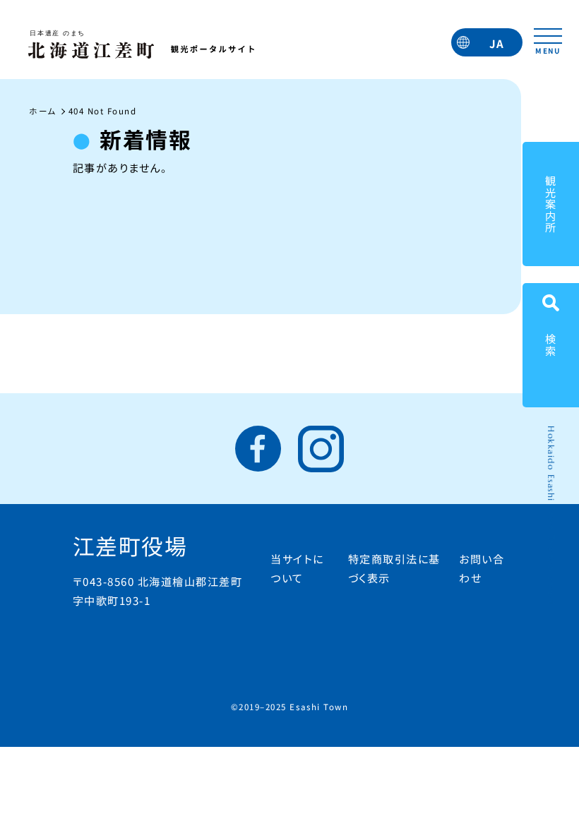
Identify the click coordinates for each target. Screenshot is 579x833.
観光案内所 (551, 204)
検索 (551, 344)
